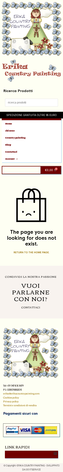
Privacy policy (11, 401)
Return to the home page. (32, 252)
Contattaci (11, 151)
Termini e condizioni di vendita (20, 405)
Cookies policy (11, 397)
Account (10, 159)
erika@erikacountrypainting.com (21, 393)
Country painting (15, 137)
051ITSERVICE (33, 469)
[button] (55, 454)
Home (8, 123)
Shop (8, 144)
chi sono (10, 130)
